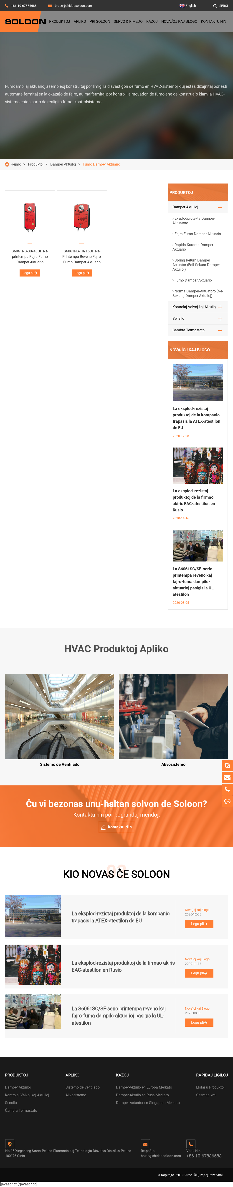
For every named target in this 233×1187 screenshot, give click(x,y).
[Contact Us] (227, 801)
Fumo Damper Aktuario (101, 164)
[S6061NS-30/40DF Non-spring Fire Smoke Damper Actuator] (30, 217)
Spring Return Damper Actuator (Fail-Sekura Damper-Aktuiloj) (196, 265)
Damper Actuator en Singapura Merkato (148, 1103)
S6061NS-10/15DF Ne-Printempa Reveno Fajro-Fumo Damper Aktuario (82, 256)
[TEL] (227, 789)
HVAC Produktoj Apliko (116, 649)
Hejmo (16, 164)
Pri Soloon (100, 21)
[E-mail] (227, 777)
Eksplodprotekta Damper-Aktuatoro (193, 220)
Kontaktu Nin (213, 21)
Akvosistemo (76, 1095)
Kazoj (152, 21)
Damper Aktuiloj (63, 164)
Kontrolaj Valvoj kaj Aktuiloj (194, 307)
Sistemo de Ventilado (83, 1087)
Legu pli (28, 273)
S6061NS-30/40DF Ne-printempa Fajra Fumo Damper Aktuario (30, 256)
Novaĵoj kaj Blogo (179, 21)
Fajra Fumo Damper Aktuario (198, 234)
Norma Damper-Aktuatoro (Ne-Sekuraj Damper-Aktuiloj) (197, 293)
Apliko (80, 21)
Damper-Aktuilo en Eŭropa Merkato (144, 1087)
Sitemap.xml (206, 1095)
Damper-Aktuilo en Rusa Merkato (142, 1095)
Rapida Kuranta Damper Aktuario (192, 247)
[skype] (227, 765)
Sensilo (178, 318)
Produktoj (59, 21)
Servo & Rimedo (128, 21)
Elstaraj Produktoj (210, 1087)
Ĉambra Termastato (188, 330)
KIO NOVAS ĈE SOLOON (116, 874)
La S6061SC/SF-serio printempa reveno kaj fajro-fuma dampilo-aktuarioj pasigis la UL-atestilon (194, 581)
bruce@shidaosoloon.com (73, 6)
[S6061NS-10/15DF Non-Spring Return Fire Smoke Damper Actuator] (82, 217)
